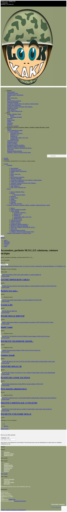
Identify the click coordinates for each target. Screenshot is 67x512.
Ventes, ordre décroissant (7, 266)
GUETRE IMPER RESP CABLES (15, 280)
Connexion (7, 481)
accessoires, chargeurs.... (16, 133)
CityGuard (6, 243)
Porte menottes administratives (14, 389)
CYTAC (6, 245)
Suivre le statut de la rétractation (58, 507)
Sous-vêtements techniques (14, 101)
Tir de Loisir (10, 149)
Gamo (5, 246)
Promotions (7, 452)
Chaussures (10, 123)
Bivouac (10, 115)
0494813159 (12, 1)
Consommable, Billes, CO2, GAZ (19, 137)
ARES (5, 240)
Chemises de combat (12, 93)
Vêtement (8, 90)
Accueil (6, 164)
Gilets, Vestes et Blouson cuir (14, 111)
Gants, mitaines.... (11, 109)
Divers (7, 112)
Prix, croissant (36, 266)
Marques (3, 237)
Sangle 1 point (7, 327)
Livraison (6, 463)
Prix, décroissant (44, 266)
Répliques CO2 (14, 134)
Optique (9, 121)
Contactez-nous (8, 468)
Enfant (9, 99)
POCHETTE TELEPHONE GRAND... (17, 341)
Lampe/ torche (11, 120)
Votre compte (4, 473)
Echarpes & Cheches (12, 108)
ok (2, 236)
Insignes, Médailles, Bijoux (14, 114)
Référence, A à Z (53, 266)
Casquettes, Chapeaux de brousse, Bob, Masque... (20, 106)
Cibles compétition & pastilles (15, 130)
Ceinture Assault (8, 355)
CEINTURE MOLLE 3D (11, 366)
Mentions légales (8, 465)
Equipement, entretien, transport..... (16, 145)
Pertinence (4, 264)
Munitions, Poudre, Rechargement (16, 146)
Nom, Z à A (29, 266)
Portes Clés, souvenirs (13, 126)
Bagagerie (9, 118)
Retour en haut (5, 429)
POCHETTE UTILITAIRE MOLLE (16, 414)
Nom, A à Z (23, 266)
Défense (9, 129)
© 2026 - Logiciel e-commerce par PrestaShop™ (13, 510)
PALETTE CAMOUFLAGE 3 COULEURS (19, 403)
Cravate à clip (7, 305)
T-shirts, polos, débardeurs (14, 105)
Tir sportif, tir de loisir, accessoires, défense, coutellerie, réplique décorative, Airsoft (26, 127)
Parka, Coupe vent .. (12, 98)
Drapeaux (9, 124)
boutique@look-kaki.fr (20, 501)
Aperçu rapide (5, 276)
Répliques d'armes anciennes (14, 151)
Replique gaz (13, 136)
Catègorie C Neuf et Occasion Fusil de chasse (19, 152)
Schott (8, 96)
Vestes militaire (11, 92)
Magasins (6, 471)
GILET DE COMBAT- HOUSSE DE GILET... (19, 148)
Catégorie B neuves (12, 142)
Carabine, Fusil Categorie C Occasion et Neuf (19, 233)
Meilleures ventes (8, 455)
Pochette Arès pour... (9, 291)
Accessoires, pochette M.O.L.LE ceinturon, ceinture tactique (22, 103)
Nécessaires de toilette (16, 117)
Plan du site (7, 469)
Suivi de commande (9, 479)
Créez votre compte (9, 482)
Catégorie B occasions (13, 140)
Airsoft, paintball (12, 131)
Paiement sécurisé (8, 466)
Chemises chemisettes (12, 102)
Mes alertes (7, 483)
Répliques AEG (14, 139)
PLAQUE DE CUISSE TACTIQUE (15, 378)
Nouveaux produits (9, 453)
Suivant (6, 426)
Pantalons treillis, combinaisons (15, 95)
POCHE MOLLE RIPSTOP (13, 316)
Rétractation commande (58, 504)
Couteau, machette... (12, 143)
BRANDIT (7, 242)
